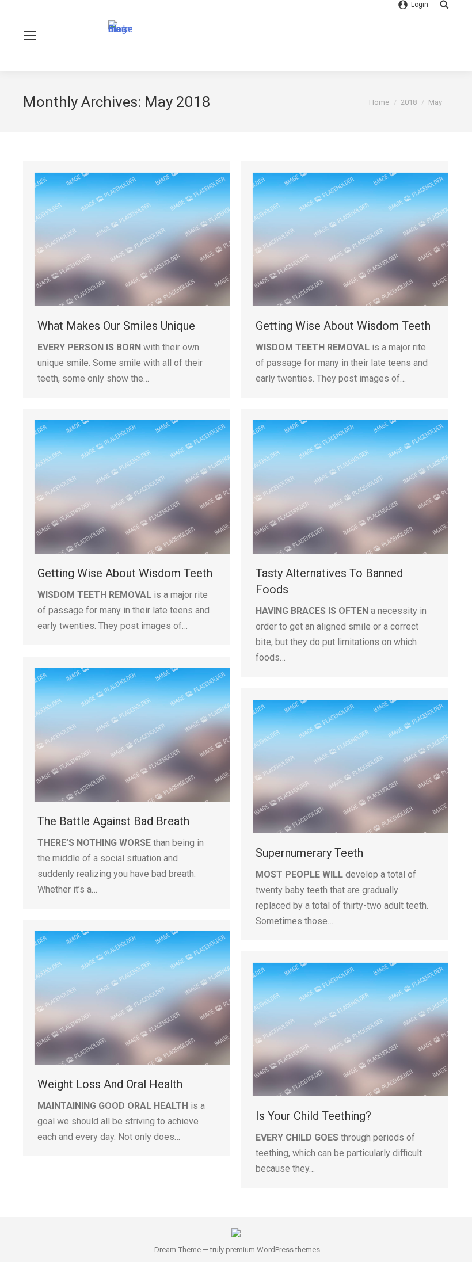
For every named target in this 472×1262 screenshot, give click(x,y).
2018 (409, 102)
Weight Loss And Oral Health (109, 1084)
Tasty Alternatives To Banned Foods (329, 581)
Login (419, 5)
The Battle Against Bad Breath (113, 821)
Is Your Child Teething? (313, 1116)
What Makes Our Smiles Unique (116, 326)
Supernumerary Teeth (309, 853)
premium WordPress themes (273, 1249)
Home (379, 102)
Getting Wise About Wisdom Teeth (343, 326)
